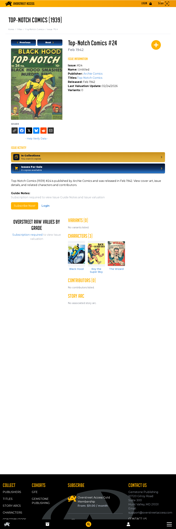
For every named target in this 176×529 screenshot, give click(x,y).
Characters (12, 512)
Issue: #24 (52, 29)
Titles (21, 29)
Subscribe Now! (24, 205)
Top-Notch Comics (36, 29)
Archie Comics (92, 73)
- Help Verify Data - (36, 138)
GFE (35, 492)
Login (46, 205)
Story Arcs (12, 505)
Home (12, 29)
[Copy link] (15, 130)
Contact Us (137, 518)
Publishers (12, 492)
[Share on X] (29, 130)
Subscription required (27, 234)
